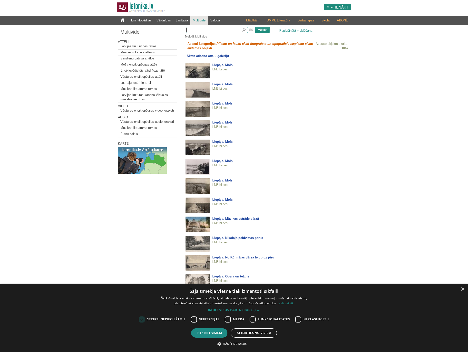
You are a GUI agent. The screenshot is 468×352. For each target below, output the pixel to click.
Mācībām (252, 20)
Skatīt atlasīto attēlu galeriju (208, 56)
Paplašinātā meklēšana (295, 30)
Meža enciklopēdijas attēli (138, 64)
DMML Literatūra (278, 20)
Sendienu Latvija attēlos (137, 58)
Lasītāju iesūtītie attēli (136, 83)
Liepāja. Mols (222, 65)
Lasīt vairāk (285, 303)
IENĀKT (341, 7)
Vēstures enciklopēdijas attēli (141, 76)
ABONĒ (342, 20)
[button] (234, 310)
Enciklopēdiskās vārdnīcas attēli (143, 70)
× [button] (462, 289)
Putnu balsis (129, 134)
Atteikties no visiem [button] (254, 333)
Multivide (199, 20)
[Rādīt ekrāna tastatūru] (251, 29)
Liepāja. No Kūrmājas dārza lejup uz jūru (243, 257)
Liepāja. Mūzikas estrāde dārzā (235, 218)
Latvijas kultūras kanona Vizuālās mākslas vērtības (144, 97)
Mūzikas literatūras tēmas (138, 89)
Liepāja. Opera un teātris (230, 276)
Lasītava (182, 20)
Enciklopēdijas (141, 20)
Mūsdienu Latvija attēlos (137, 52)
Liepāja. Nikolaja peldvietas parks (237, 238)
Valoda (215, 20)
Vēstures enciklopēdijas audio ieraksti (147, 122)
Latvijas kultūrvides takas (138, 46)
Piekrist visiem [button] (209, 333)
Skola (326, 20)
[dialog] (234, 318)
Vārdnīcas (163, 20)
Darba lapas (305, 20)
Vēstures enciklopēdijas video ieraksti (147, 110)
